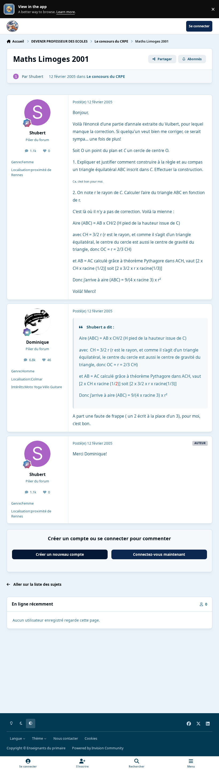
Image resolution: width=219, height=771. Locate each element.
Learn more (10, 9)
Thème (38, 738)
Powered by (97, 748)
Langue (16, 738)
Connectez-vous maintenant (159, 554)
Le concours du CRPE (106, 76)
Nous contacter (65, 738)
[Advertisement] (110, 671)
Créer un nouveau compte (60, 554)
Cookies (91, 738)
